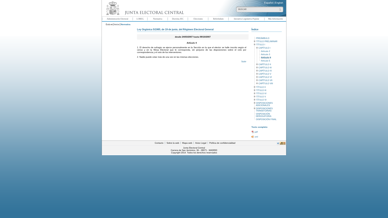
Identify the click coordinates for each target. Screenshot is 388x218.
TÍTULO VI (261, 100)
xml (256, 136)
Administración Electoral (117, 19)
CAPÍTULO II (265, 64)
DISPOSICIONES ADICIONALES (264, 104)
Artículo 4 (266, 57)
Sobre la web (173, 143)
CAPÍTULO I (264, 48)
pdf (256, 132)
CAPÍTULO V (265, 74)
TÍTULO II (261, 87)
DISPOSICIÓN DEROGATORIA (263, 115)
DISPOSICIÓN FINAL (266, 119)
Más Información (275, 19)
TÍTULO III (261, 90)
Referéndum (218, 19)
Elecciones (198, 19)
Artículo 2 (265, 51)
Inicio (116, 24)
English (279, 3)
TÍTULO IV (261, 93)
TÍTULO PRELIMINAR (266, 41)
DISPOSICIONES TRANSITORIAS (264, 109)
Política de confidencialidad (222, 143)
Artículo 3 (265, 54)
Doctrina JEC (178, 19)
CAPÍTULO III (265, 67)
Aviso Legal (200, 143)
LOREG (140, 19)
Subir (243, 61)
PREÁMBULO (262, 38)
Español (268, 3)
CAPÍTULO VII (265, 80)
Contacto (159, 143)
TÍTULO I (260, 44)
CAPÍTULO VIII (266, 83)
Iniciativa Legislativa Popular (246, 19)
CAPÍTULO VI (265, 77)
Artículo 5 (265, 61)
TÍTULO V (261, 97)
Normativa (157, 19)
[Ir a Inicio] (144, 8)
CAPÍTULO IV (265, 71)
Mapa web (187, 143)
